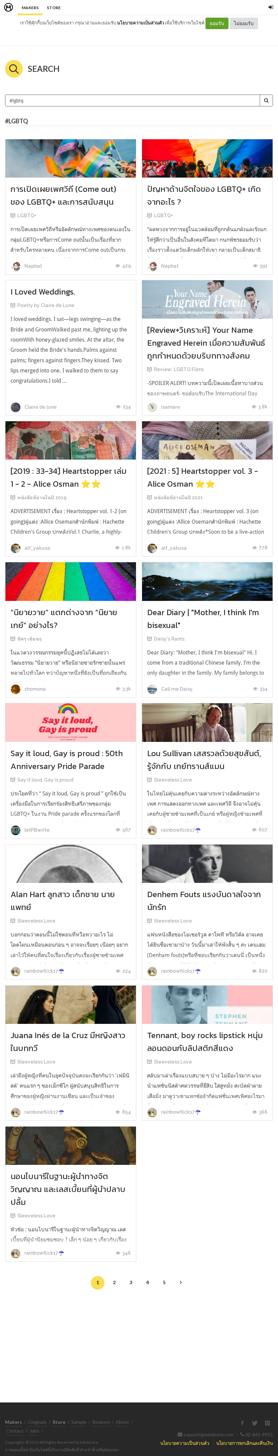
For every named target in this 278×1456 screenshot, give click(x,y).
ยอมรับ (217, 23)
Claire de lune (40, 407)
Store (54, 7)
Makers (30, 7)
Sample (78, 1422)
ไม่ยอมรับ (244, 23)
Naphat (32, 266)
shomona (34, 689)
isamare (170, 407)
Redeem (101, 1422)
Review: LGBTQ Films (179, 369)
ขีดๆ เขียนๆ (29, 639)
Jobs (34, 1431)
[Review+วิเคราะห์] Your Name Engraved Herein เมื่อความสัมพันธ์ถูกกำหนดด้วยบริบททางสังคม (206, 343)
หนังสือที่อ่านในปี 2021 (178, 497)
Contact (15, 1431)
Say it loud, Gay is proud (45, 780)
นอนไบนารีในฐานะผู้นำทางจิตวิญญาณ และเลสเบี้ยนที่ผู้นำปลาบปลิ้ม (68, 1189)
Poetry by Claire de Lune (45, 305)
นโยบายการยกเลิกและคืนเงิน (244, 1443)
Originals (37, 1422)
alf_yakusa (36, 548)
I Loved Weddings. (43, 292)
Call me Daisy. (176, 689)
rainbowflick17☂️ (180, 830)
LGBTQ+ (27, 215)
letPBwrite (36, 830)
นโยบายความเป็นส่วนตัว (140, 22)
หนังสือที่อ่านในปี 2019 (41, 497)
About (122, 1422)
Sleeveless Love (173, 780)
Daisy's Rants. (169, 639)
